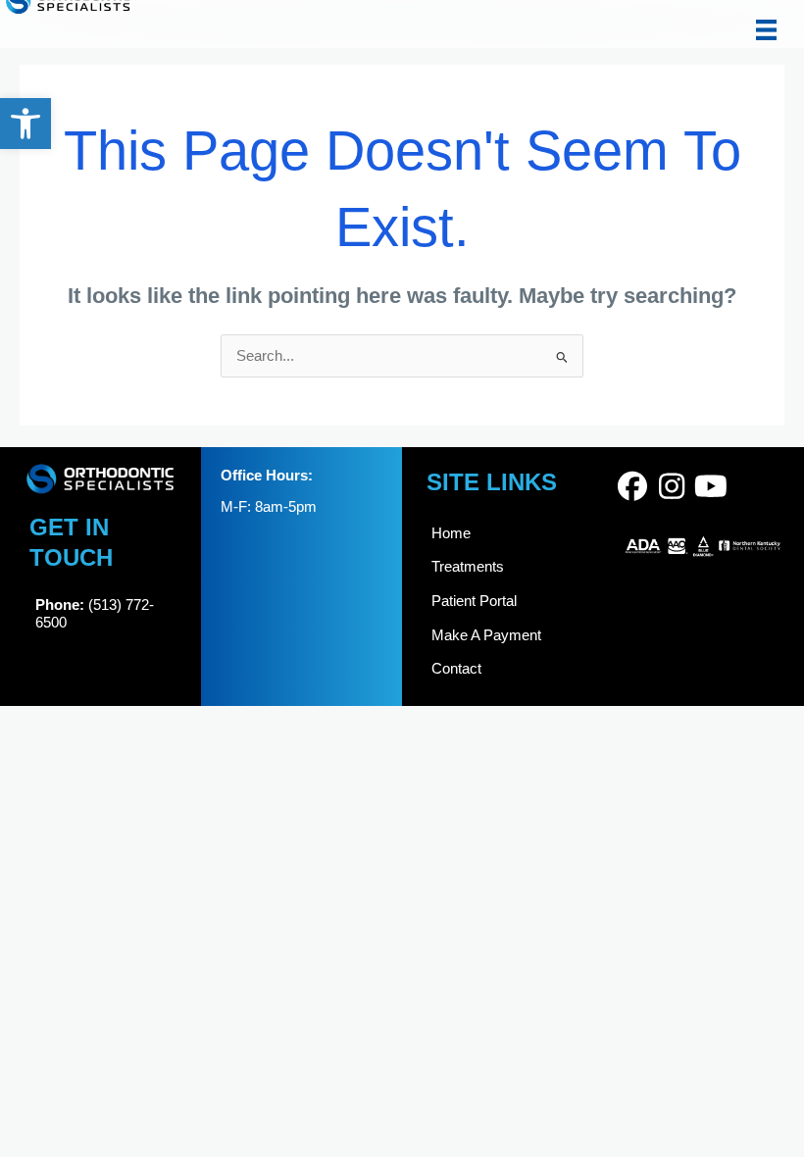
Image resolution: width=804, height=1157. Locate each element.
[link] (25, 123)
